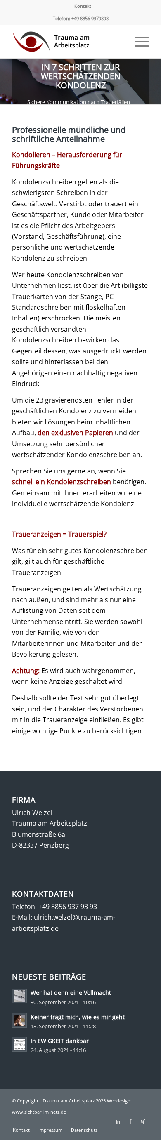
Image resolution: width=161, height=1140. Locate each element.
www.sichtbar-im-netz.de (39, 1112)
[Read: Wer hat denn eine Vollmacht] (19, 996)
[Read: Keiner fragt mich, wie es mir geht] (19, 1020)
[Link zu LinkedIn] (118, 1121)
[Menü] (137, 41)
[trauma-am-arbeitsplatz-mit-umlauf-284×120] (66, 41)
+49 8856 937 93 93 (67, 906)
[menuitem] (82, 6)
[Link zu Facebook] (130, 1121)
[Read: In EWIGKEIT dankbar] (19, 1044)
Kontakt (82, 6)
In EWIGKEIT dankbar (60, 1041)
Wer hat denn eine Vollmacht (71, 992)
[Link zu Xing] (143, 1121)
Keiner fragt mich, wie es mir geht (78, 1017)
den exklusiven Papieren (75, 432)
